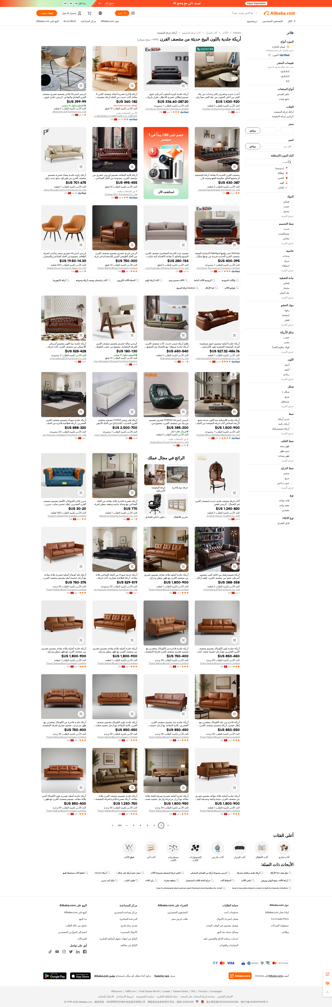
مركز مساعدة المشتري (125, 912)
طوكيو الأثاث (229, 288)
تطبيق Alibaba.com (104, 975)
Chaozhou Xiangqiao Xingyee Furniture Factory (114, 361)
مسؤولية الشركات (280, 925)
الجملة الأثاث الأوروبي (126, 280)
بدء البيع (83, 919)
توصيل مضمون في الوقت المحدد (222, 925)
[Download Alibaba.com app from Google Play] (55, 975)
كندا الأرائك (209, 288)
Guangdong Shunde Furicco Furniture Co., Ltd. (63, 189)
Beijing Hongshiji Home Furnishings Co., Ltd (217, 358)
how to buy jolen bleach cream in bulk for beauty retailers (260, 888)
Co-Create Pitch (280, 919)
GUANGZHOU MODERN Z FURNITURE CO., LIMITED (114, 116)
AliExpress (116, 991)
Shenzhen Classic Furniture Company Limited (114, 434)
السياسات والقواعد (229, 945)
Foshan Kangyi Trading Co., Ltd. (223, 515)
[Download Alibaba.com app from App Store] (80, 975)
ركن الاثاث (149, 880)
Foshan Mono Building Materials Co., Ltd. (218, 434)
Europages (216, 991)
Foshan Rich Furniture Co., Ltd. (120, 194)
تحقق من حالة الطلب (76, 925)
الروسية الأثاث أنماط (203, 280)
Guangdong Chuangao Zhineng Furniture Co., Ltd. (166, 268)
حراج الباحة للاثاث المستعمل (198, 880)
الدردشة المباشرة (128, 919)
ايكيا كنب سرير (107, 880)
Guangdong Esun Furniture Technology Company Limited (166, 108)
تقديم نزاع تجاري (129, 925)
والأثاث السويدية (228, 280)
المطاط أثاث (225, 880)
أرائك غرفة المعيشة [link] (167, 32)
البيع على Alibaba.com (75, 912)
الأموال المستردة (129, 932)
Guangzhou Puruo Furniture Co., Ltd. (169, 442)
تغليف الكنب (129, 880)
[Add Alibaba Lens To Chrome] (240, 975)
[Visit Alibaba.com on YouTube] (57, 952)
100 (120, 825)
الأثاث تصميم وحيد (176, 280)
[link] (327, 974)
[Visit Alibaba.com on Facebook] (85, 952)
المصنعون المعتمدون (177, 912)
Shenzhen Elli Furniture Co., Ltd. (69, 111)
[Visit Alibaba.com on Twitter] (71, 952)
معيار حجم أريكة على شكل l (129, 873)
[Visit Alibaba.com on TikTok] (50, 952)
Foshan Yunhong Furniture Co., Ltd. (221, 108)
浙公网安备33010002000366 (222, 1001)
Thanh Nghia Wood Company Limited (117, 268)
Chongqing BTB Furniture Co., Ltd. (68, 358)
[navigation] (269, 429)
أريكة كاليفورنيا (59, 280)
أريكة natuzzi (101, 873)
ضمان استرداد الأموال (227, 919)
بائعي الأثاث (246, 880)
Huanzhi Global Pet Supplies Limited (67, 515)
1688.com (130, 991)
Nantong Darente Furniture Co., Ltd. (118, 515)
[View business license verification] (197, 1002)
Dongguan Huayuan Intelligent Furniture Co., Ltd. (63, 434)
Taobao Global (180, 991)
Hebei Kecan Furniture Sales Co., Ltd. (66, 268)
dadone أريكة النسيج (186, 288)
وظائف (285, 932)
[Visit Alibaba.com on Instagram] (64, 952)
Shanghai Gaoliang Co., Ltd (174, 358)
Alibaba (237, 32)
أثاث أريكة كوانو (152, 280)
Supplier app (161, 975)
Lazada (166, 991)
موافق (253, 130)
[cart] (89, 13)
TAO (193, 991)
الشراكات (82, 938)
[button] (133, 13)
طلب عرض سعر (179, 919)
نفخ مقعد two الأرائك (279, 873)
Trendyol (203, 991)
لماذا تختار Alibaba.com (277, 912)
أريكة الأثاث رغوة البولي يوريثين (274, 880)
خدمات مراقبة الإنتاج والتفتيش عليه (220, 938)
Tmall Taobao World (149, 991)
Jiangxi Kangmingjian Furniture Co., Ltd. (219, 189)
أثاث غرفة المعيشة (191, 32)
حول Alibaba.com (279, 905)
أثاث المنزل (211, 32)
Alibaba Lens (275, 975)
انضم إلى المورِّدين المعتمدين (72, 932)
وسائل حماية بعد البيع (227, 932)
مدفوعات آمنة (231, 912)
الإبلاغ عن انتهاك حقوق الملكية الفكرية (118, 938)
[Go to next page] (113, 825)
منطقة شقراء (170, 880)
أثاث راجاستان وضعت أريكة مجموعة (91, 280)
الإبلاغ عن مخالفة (129, 945)
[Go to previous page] (168, 825)
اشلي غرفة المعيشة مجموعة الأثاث (166, 873)
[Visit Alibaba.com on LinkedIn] (78, 952)
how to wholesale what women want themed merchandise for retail (189, 888)
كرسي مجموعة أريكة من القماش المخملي (209, 873)
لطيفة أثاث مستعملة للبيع (74, 873)
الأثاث (225, 32)
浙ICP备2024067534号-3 (254, 1001)
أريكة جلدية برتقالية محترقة (248, 873)
